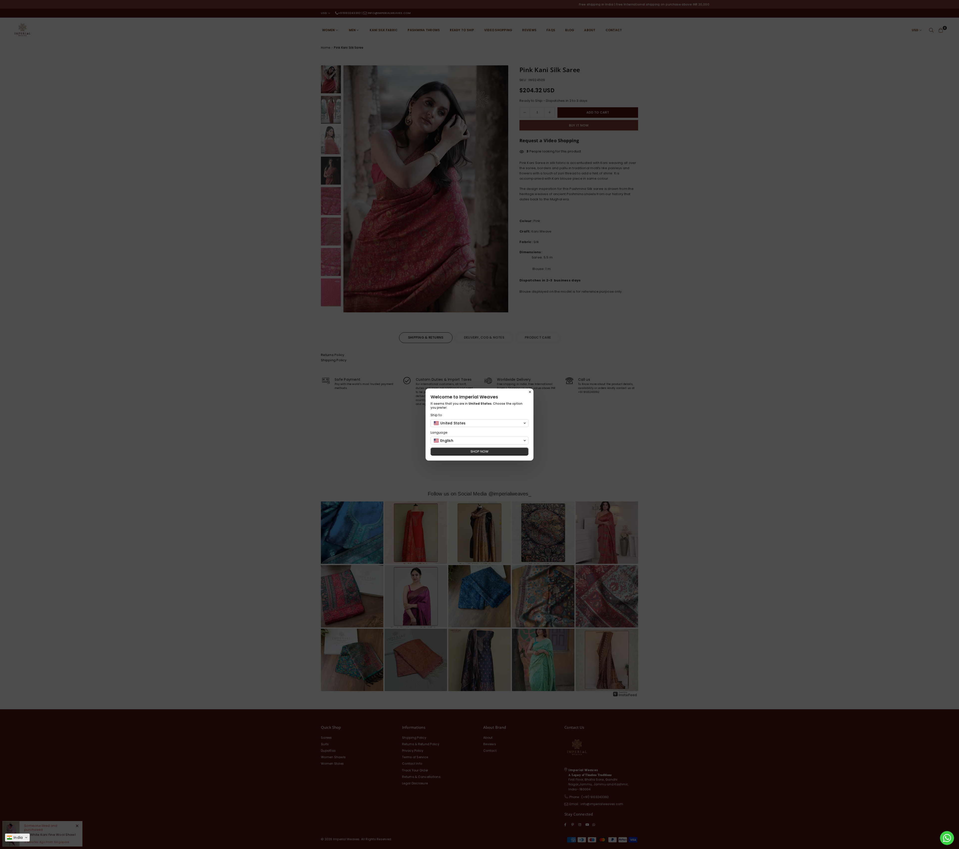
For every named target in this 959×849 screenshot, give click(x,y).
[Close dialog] (529, 391)
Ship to (436, 415)
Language (439, 432)
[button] (17, 838)
